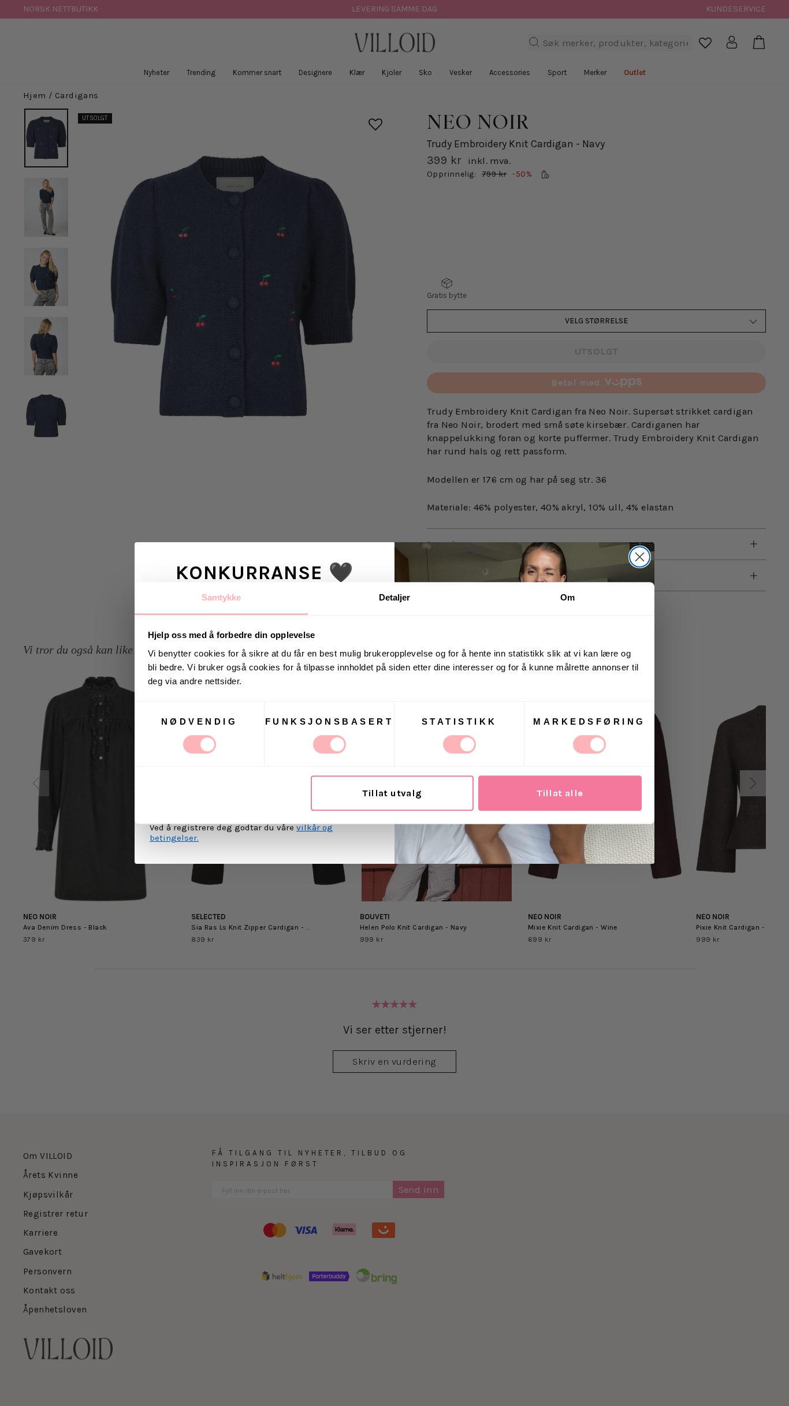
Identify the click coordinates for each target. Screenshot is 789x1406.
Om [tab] (567, 597)
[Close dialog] (640, 557)
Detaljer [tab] (395, 597)
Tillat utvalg (392, 793)
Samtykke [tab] (221, 597)
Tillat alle (560, 793)
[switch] (329, 744)
